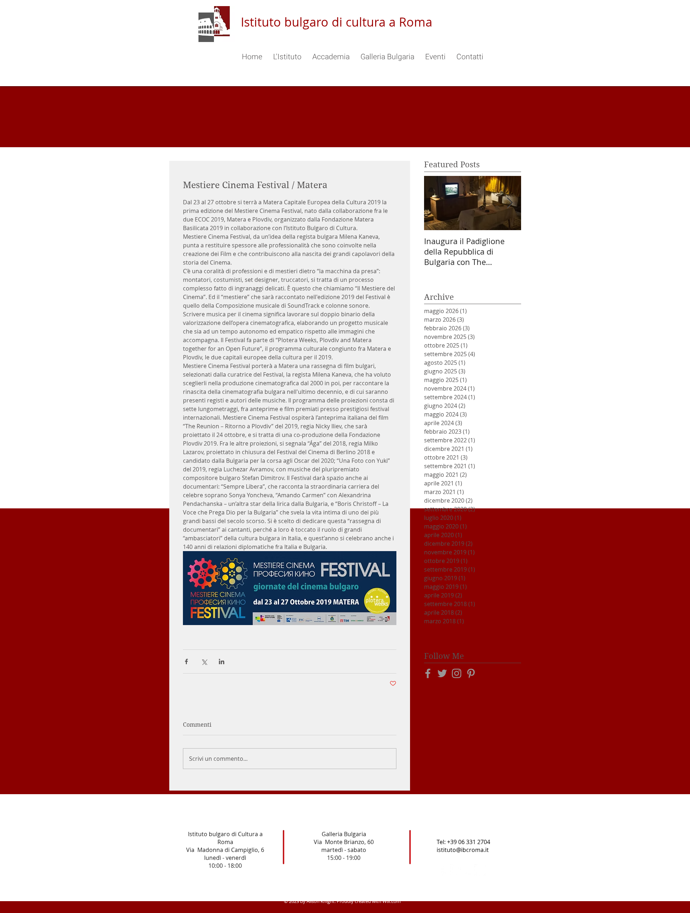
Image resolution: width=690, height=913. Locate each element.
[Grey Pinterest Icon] (471, 673)
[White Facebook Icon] (443, 869)
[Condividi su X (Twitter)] (204, 661)
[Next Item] (509, 203)
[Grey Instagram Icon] (456, 673)
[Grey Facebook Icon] (428, 673)
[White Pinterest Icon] (467, 869)
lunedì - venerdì (225, 858)
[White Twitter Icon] (455, 869)
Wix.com (391, 901)
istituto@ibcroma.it (463, 850)
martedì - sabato (343, 850)
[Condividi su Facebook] (186, 661)
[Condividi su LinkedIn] (221, 661)
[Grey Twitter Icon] (442, 673)
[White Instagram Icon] (480, 869)
